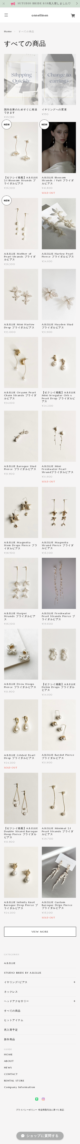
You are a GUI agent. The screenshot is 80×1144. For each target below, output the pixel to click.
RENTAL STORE (14, 1080)
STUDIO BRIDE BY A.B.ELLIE (23, 972)
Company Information (19, 1087)
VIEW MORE (40, 931)
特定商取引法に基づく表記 (51, 1110)
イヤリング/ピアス (16, 982)
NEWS (8, 1067)
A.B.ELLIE (10, 963)
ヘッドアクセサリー (16, 1001)
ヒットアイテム (14, 1020)
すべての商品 (12, 1010)
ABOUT (9, 1061)
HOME (8, 1054)
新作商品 (9, 1039)
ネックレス (11, 991)
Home (8, 31)
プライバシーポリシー (26, 1110)
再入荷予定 (11, 1029)
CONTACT (11, 1074)
